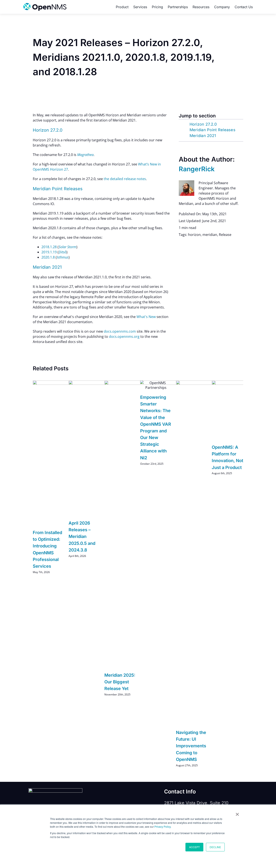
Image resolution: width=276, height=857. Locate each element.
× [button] (237, 813)
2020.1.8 (48, 257)
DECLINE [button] (215, 847)
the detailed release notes (125, 178)
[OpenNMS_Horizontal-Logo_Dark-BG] (55, 790)
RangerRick (197, 169)
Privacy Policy (162, 826)
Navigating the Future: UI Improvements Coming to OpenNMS (191, 746)
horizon (194, 234)
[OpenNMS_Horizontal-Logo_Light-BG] (44, 4)
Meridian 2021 (203, 135)
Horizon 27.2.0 (203, 124)
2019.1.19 (49, 252)
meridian (209, 234)
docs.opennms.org (124, 336)
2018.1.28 (49, 247)
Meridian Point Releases (212, 130)
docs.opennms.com (120, 331)
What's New (146, 316)
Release (225, 234)
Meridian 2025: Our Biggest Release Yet (119, 682)
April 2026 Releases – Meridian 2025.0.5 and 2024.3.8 (82, 536)
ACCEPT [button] (194, 847)
